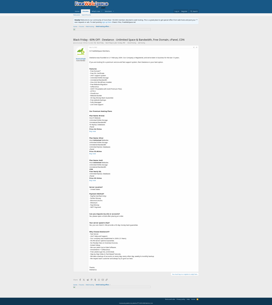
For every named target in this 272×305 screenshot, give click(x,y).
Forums (86, 11)
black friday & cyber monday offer (115, 43)
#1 (197, 47)
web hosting (141, 43)
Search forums (86, 15)
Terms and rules (170, 299)
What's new (96, 11)
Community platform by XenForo (136, 303)
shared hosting (131, 43)
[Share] (194, 47)
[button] (101, 11)
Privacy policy (181, 299)
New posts (76, 15)
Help (188, 299)
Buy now (92, 131)
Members (108, 11)
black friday (100, 43)
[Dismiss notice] (197, 20)
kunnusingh (78, 43)
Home (77, 11)
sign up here (106, 22)
